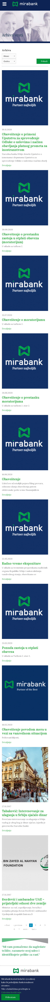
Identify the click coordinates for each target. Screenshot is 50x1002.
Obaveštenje (11, 479)
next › (25, 929)
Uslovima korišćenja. (11, 992)
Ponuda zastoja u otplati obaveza (20, 650)
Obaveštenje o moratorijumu (23, 320)
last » (34, 929)
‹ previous (17, 925)
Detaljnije (6, 165)
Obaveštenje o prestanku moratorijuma (20, 399)
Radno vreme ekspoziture (21, 563)
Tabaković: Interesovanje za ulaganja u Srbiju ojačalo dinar (24, 813)
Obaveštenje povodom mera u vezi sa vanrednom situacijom (24, 731)
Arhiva (6, 50)
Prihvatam (10, 997)
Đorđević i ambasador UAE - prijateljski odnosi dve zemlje (24, 901)
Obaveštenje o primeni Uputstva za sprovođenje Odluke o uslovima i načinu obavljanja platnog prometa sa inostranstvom (24, 142)
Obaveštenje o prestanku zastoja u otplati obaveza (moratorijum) (20, 238)
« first (7, 925)
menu (4, 4)
